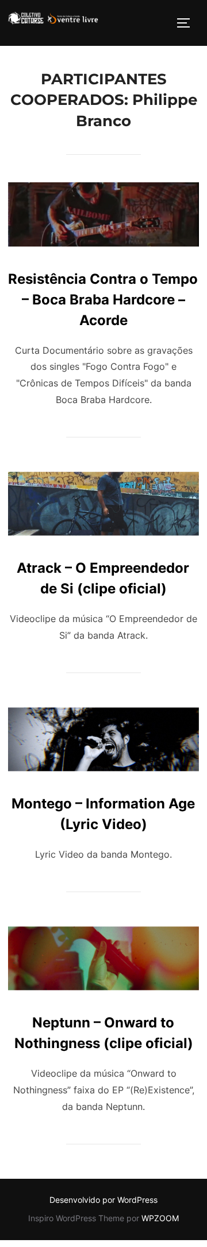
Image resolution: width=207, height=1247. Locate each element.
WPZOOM (160, 1218)
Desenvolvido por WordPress (103, 1200)
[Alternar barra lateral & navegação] (187, 23)
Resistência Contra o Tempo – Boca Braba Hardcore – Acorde (103, 300)
